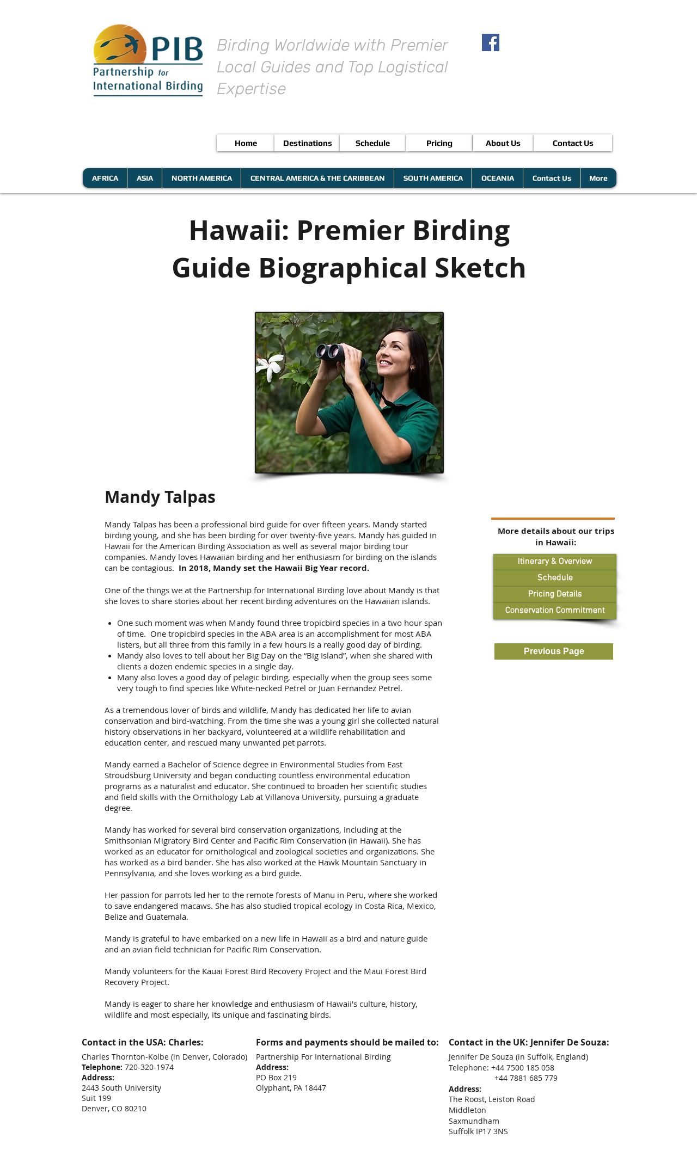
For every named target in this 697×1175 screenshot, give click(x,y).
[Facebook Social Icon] (490, 42)
